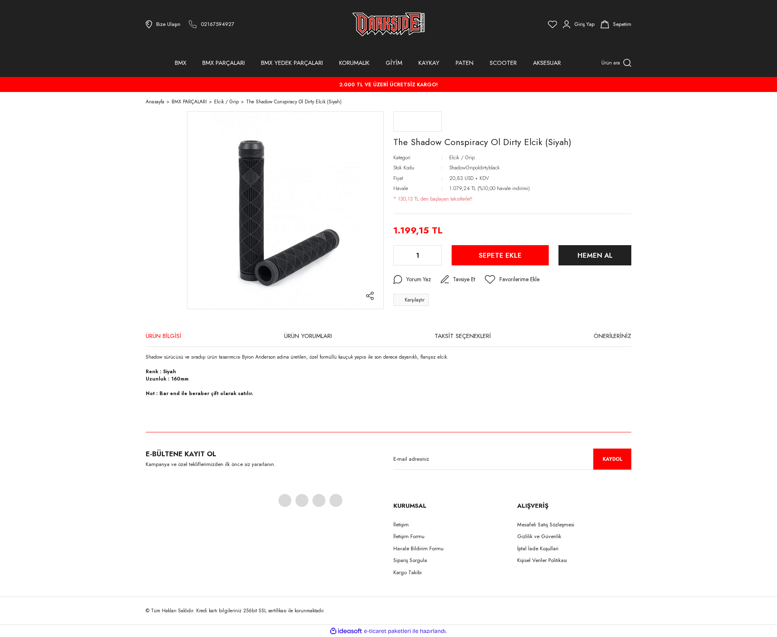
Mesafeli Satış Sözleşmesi (545, 524)
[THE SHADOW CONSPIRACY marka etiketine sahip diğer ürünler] (417, 121)
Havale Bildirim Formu (418, 548)
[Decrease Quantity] (400, 255)
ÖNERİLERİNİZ (612, 335)
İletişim (401, 524)
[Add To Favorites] (512, 279)
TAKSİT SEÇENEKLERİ (463, 335)
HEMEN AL (595, 255)
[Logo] (388, 24)
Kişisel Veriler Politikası (542, 560)
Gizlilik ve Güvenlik (539, 536)
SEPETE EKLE (500, 255)
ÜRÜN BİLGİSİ (163, 335)
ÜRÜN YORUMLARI (308, 335)
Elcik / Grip (462, 157)
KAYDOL (612, 459)
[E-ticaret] (387, 631)
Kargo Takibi (407, 572)
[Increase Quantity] (435, 255)
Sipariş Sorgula (410, 560)
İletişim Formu (409, 536)
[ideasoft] (346, 631)
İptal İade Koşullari (537, 548)
